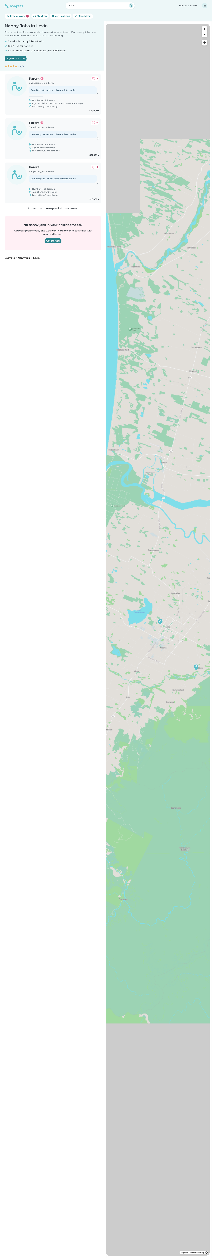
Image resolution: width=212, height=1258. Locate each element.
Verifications (62, 16)
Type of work (18, 16)
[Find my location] (204, 42)
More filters (84, 16)
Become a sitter (188, 5)
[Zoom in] (204, 29)
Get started (53, 240)
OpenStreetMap (197, 1252)
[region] (158, 640)
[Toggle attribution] (206, 1252)
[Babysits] (14, 5)
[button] (160, 622)
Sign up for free (15, 58)
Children (41, 16)
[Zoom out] (204, 34)
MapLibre (184, 1252)
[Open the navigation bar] (204, 5)
